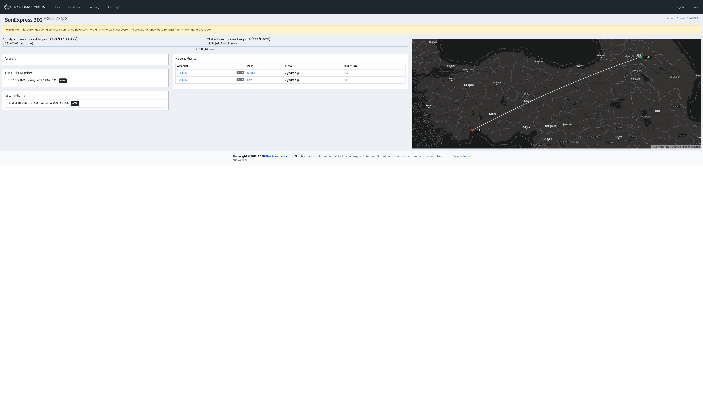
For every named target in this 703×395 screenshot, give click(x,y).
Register (681, 7)
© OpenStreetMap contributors (685, 146)
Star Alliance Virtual (279, 156)
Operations (74, 7)
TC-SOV (182, 80)
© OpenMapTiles (660, 146)
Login (694, 7)
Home (57, 7)
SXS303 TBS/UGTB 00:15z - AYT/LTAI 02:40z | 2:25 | (42, 103)
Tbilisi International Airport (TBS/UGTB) (238, 39)
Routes (681, 18)
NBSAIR (251, 73)
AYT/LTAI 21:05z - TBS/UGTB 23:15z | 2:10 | (36, 80)
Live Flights (115, 7)
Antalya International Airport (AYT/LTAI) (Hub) (40, 39)
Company (94, 7)
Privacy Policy (461, 156)
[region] (556, 93)
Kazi (249, 80)
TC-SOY (182, 73)
